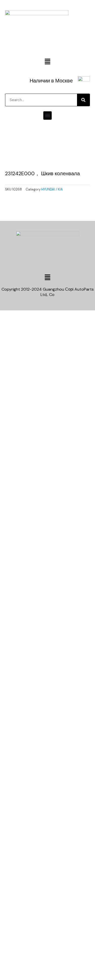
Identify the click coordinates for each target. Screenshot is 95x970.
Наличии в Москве (51, 80)
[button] (48, 62)
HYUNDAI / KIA (52, 189)
